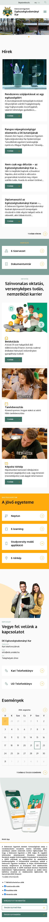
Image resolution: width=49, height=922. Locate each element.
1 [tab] (22, 36)
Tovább (10, 116)
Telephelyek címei (10, 658)
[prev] (4, 710)
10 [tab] (42, 36)
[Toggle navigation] (45, 11)
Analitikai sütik (11, 890)
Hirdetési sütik (11, 894)
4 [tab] (28, 36)
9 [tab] (40, 36)
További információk (10, 877)
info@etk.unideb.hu (11, 652)
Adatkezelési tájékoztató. (32, 872)
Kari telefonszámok (10, 646)
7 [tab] (35, 36)
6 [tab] (33, 36)
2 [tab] (24, 36)
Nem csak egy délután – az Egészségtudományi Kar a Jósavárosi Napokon (21, 168)
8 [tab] (37, 36)
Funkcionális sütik (12, 886)
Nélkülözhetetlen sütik (15, 882)
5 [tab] (31, 36)
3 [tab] (26, 36)
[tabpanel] (24, 26)
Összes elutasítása (12, 908)
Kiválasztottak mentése (14, 901)
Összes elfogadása (12, 914)
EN (39, 3)
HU (36, 3)
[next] (45, 710)
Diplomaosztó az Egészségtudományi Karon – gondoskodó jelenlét (22, 203)
